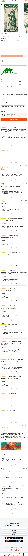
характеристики (6, 86)
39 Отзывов (9, 36)
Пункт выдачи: (6, 64)
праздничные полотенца (7, 106)
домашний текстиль (6, 104)
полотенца (14, 102)
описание (5, 96)
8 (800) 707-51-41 (24, 0)
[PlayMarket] (18, 538)
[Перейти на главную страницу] (3, 2)
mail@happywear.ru (14, 520)
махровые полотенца (19, 106)
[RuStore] (18, 541)
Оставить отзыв (14, 119)
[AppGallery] (9, 541)
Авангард (21, 81)
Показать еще (13, 513)
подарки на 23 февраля (17, 104)
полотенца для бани (6, 102)
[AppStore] (9, 538)
